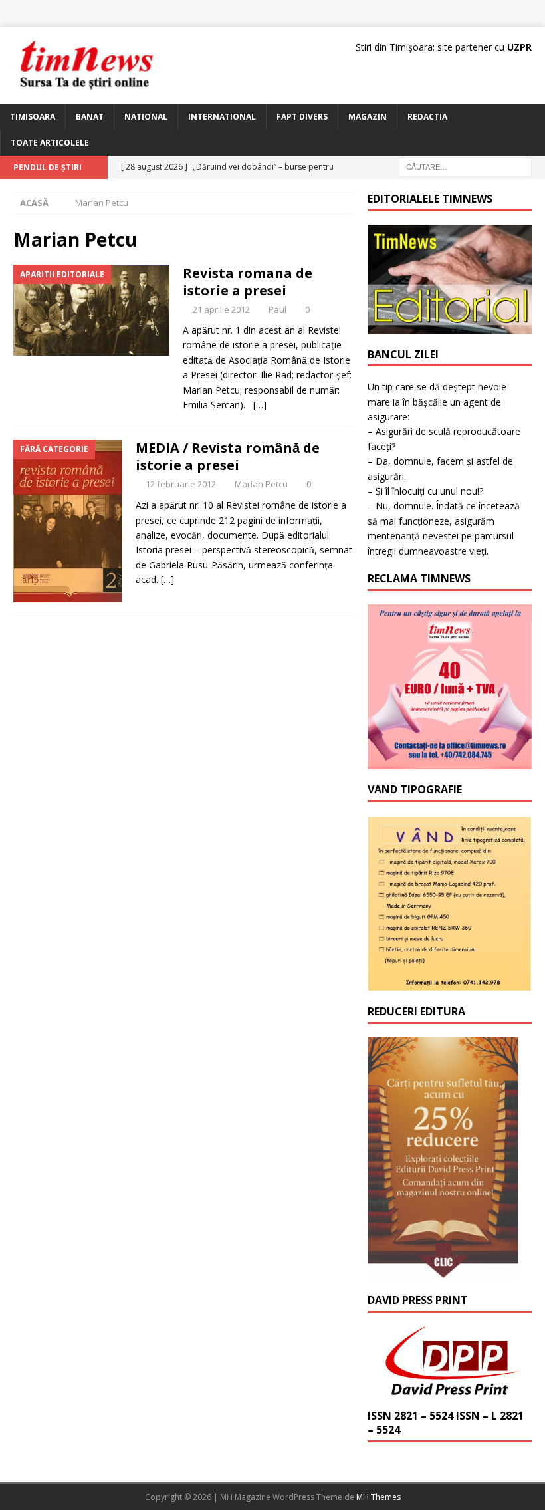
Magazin (367, 116)
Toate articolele (50, 142)
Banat (90, 116)
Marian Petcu (261, 484)
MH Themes (378, 1497)
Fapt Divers (302, 116)
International (222, 116)
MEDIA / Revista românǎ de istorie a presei (228, 456)
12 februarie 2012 (181, 484)
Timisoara (32, 116)
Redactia (427, 116)
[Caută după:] (465, 166)
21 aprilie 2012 (221, 309)
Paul (277, 309)
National (145, 116)
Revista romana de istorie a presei (247, 281)
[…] (260, 404)
